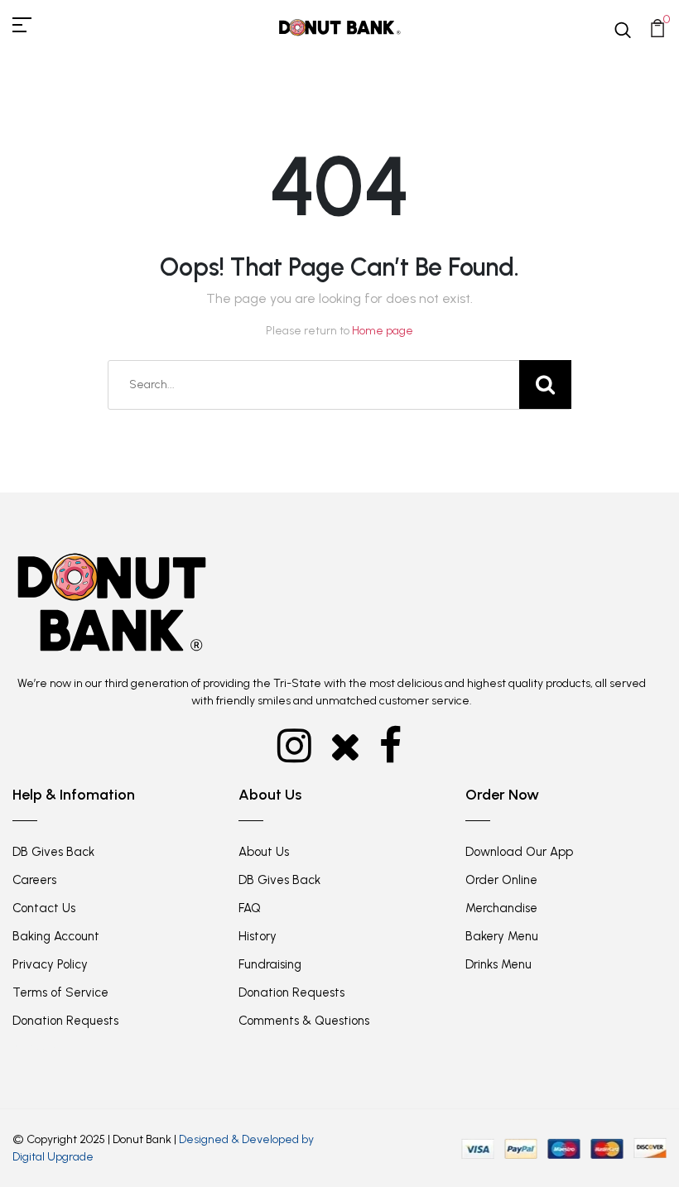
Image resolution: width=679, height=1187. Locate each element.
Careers (34, 879)
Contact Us (43, 908)
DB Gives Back (53, 851)
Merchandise (501, 908)
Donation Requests (65, 1020)
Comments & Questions (303, 1020)
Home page (382, 331)
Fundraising (269, 964)
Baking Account (55, 936)
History (257, 936)
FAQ (249, 908)
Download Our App (519, 851)
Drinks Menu (498, 964)
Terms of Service (60, 992)
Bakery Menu (501, 936)
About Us (263, 851)
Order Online (501, 879)
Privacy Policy (50, 964)
